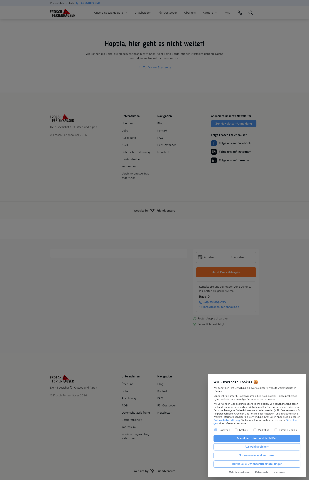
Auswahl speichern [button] (257, 447)
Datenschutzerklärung (227, 420)
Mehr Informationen (239, 472)
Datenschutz (261, 472)
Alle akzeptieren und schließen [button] (257, 438)
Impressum (279, 472)
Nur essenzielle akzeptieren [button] (257, 455)
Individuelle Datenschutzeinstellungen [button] (257, 464)
